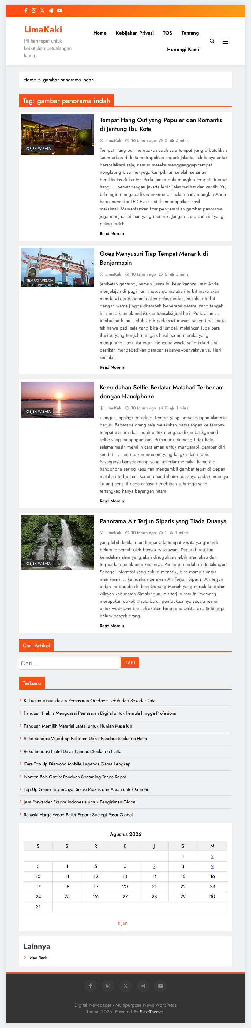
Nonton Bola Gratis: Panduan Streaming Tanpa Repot (75, 776)
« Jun (123, 922)
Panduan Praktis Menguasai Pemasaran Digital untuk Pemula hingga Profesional (100, 713)
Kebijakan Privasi (135, 32)
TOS (167, 32)
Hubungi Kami (183, 49)
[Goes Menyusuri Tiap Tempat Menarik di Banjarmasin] (57, 267)
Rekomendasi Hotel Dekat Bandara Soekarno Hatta (72, 751)
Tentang (190, 32)
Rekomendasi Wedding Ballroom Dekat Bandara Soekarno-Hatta (85, 738)
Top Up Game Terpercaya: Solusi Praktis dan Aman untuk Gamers (87, 789)
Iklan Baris (38, 958)
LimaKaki (43, 29)
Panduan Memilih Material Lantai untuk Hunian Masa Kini (78, 726)
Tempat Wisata (39, 280)
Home (100, 32)
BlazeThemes (151, 1012)
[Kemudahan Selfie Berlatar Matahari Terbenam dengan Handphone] (57, 400)
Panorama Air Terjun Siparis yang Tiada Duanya (163, 521)
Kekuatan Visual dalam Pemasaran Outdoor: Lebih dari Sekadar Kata (89, 700)
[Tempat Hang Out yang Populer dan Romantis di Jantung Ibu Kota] (57, 134)
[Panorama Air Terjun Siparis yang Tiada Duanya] (57, 542)
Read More (110, 233)
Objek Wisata (38, 148)
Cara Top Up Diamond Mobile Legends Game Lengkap (77, 764)
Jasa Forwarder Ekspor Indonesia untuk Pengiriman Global (80, 802)
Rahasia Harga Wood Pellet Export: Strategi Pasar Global (78, 814)
